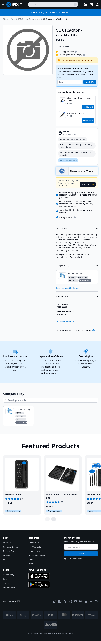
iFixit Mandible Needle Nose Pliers (79, 99)
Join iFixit (88, 184)
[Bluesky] (86, 601)
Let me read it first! (75, 558)
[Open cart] (91, 4)
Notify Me (89, 82)
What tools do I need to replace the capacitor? (75, 153)
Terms (6, 583)
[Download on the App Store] (39, 576)
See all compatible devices (67, 288)
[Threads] (91, 601)
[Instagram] (70, 601)
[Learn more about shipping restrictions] (76, 52)
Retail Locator (34, 551)
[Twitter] (65, 601)
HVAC (20, 19)
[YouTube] (75, 601)
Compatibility (62, 265)
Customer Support (11, 547)
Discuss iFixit (8, 551)
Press (30, 559)
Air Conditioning (33, 19)
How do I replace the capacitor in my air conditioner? (76, 145)
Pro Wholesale (34, 547)
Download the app (38, 569)
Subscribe (81, 553)
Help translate (9, 601)
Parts (13, 19)
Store (5, 19)
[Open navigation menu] (3, 4)
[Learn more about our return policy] (75, 217)
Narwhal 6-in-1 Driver (76, 113)
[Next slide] (53, 519)
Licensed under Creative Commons (57, 633)
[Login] (97, 4)
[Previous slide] (47, 519)
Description (61, 228)
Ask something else (68, 160)
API (4, 559)
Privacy (6, 579)
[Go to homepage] (15, 4)
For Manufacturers (36, 555)
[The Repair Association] (96, 601)
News (30, 563)
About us (7, 542)
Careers (6, 555)
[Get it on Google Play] (39, 584)
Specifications (63, 296)
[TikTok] (54, 601)
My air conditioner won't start (73, 139)
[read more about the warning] (93, 330)
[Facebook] (59, 601)
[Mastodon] (80, 601)
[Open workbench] (85, 4)
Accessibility (8, 574)
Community (33, 542)
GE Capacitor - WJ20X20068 (55, 19)
